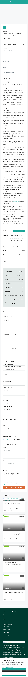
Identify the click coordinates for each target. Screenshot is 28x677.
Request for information (14, 487)
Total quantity (7, 381)
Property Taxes (7, 406)
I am (4, 466)
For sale (5, 31)
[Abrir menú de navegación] (2, 2)
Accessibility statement (8, 635)
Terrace (6, 324)
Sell (4, 617)
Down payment (7, 387)
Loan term (6, 400)
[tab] (4, 27)
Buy (4, 614)
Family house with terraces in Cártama (15, 503)
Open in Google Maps (19, 231)
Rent (4, 619)
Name (4, 447)
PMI (4, 425)
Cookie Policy (6, 632)
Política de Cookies (8, 667)
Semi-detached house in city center (14, 533)
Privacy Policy (6, 629)
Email (4, 460)
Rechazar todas (14, 671)
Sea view (6, 328)
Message (5, 470)
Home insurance (7, 413)
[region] (14, 667)
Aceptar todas (14, 669)
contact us (16, 201)
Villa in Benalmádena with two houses (14, 592)
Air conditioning (8, 316)
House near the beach (10, 562)
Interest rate (6, 394)
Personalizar (14, 674)
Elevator (6, 320)
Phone (5, 454)
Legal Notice (6, 626)
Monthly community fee (9, 419)
